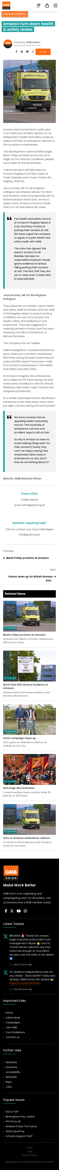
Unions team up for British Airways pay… (30, 578)
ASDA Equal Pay (15, 1131)
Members (11, 1062)
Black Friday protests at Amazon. (27, 558)
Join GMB (11, 1027)
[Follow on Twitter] (11, 911)
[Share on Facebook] (16, 52)
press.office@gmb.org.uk (29, 505)
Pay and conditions (15, 13)
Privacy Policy (29, 1155)
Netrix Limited (45, 1161)
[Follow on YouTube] (18, 911)
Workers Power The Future (21, 1126)
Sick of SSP (12, 1112)
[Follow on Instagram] (25, 911)
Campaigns (13, 1022)
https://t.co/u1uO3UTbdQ (24, 983)
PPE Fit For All (13, 1121)
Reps (9, 1082)
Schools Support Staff (19, 1136)
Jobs (9, 1087)
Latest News (13, 1017)
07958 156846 (29, 500)
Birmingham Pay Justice (20, 1116)
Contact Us (13, 1037)
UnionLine (11, 1067)
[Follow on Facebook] (6, 911)
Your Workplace (15, 1032)
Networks (11, 1077)
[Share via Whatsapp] (33, 52)
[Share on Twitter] (22, 52)
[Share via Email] (27, 52)
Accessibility (13, 1072)
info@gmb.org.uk (29, 534)
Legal (29, 1151)
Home (9, 1013)
